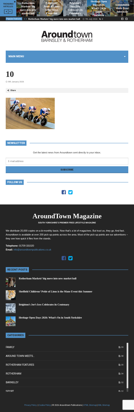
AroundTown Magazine (67, 216)
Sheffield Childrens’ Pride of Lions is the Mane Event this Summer (55, 291)
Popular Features (14, 19)
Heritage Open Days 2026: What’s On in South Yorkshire (50, 317)
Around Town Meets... (20, 356)
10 (10, 74)
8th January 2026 (16, 82)
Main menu (16, 56)
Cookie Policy (45, 405)
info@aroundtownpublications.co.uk (32, 249)
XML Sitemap (104, 405)
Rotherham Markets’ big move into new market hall (54, 19)
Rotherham (13, 373)
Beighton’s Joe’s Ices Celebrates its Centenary (44, 304)
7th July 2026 (91, 19)
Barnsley (12, 382)
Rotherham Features (20, 364)
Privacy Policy (30, 405)
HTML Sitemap (90, 405)
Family (10, 347)
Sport (10, 391)
